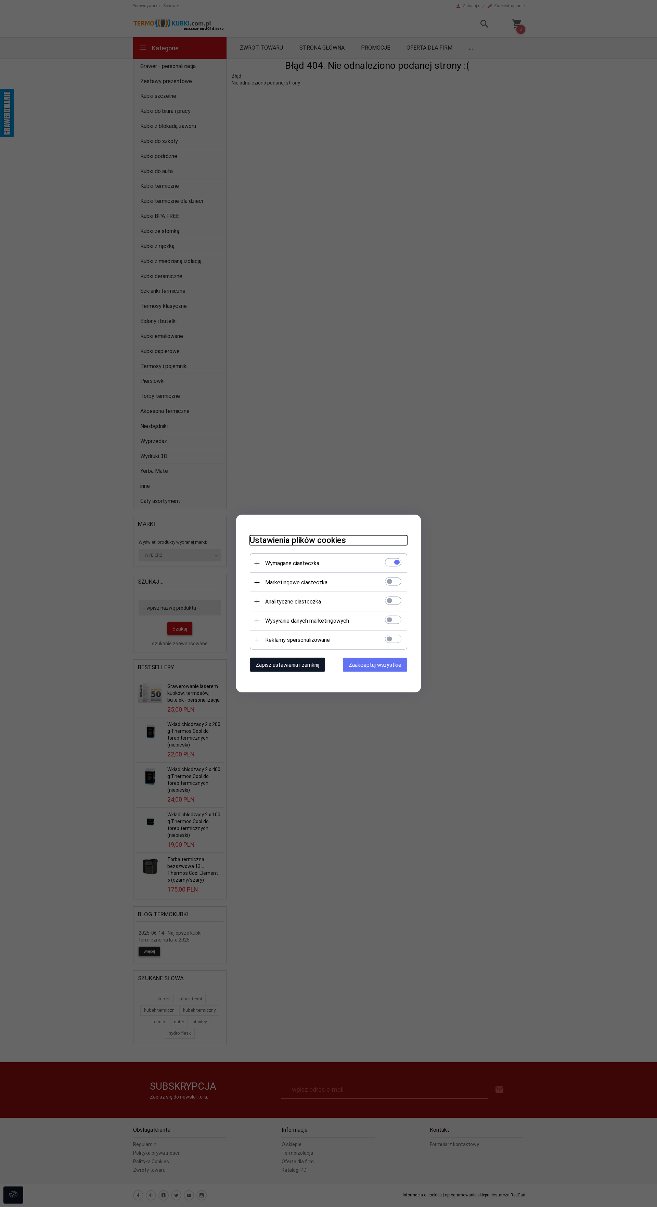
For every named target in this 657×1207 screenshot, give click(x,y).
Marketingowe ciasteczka (296, 582)
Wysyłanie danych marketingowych (307, 621)
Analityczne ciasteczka (293, 601)
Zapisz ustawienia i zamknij (287, 665)
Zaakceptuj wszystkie (375, 665)
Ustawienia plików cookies (298, 540)
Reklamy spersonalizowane (297, 640)
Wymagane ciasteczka (292, 563)
